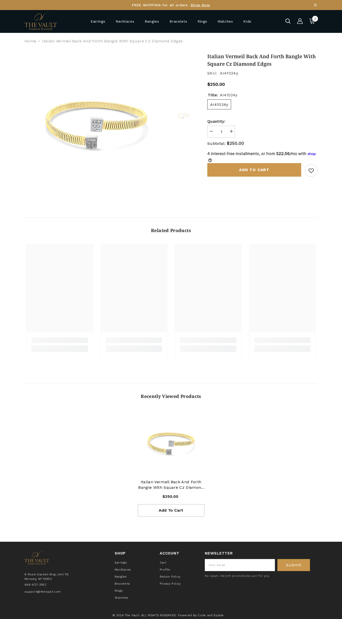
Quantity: (216, 121)
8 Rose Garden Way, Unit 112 (47, 574)
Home (30, 41)
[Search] (288, 21)
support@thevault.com (43, 591)
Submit (293, 565)
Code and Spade (211, 615)
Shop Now (200, 5)
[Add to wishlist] (311, 170)
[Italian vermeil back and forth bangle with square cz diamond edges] (171, 443)
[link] (60, 340)
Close (315, 5)
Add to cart (254, 169)
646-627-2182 (35, 584)
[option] (96, 124)
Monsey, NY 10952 (38, 579)
